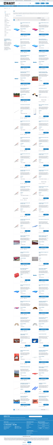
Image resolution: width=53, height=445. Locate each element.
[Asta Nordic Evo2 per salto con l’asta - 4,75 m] (35, 128)
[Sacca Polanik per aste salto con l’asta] (35, 226)
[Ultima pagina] (16, 20)
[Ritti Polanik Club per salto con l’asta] (17, 374)
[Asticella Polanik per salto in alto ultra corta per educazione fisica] (35, 401)
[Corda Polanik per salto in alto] (35, 95)
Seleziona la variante (25, 34)
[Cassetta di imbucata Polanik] (35, 341)
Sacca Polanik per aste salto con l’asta (44, 219)
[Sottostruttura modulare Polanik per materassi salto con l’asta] (35, 357)
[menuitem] (24, 3)
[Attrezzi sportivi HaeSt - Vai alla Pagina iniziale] (9, 3)
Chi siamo (27, 426)
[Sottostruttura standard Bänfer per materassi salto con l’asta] (35, 308)
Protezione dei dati (24, 444)
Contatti (27, 428)
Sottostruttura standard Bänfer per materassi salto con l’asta (43, 301)
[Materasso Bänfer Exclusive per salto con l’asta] (17, 308)
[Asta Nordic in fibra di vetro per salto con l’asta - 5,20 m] (17, 226)
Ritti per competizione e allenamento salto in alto (43, 105)
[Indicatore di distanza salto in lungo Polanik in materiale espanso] (35, 242)
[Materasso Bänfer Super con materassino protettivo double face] (35, 46)
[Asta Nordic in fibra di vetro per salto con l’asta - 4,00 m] (17, 193)
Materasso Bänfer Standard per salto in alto (25, 23)
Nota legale (29, 444)
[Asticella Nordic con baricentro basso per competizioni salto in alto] (17, 388)
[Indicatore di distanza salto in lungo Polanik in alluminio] (17, 242)
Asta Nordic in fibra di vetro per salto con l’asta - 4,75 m (25, 203)
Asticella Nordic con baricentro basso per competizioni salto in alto (25, 383)
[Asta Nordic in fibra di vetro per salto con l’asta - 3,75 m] (35, 177)
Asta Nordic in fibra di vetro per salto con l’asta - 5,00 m (43, 203)
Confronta (22, 52)
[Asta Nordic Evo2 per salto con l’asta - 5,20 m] (17, 161)
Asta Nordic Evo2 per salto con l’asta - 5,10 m (44, 138)
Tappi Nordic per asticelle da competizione (42, 383)
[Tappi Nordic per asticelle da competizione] (35, 388)
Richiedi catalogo (28, 423)
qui (7, 49)
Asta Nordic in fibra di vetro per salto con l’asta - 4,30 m (43, 187)
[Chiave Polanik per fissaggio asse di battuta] (35, 259)
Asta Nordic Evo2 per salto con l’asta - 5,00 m (25, 138)
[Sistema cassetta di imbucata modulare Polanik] (17, 341)
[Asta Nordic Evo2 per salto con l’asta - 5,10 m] (35, 144)
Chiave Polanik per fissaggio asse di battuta (43, 252)
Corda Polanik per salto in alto (43, 88)
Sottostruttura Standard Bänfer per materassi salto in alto (24, 56)
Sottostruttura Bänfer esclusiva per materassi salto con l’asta (43, 318)
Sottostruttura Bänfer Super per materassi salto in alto (43, 56)
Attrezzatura (6, 19)
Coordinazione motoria (7, 25)
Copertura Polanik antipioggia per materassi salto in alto (24, 88)
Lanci (5, 17)
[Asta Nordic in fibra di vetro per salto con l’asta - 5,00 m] (35, 210)
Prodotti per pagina (43, 409)
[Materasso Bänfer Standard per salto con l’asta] (17, 292)
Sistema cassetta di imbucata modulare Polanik (24, 334)
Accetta (29, 442)
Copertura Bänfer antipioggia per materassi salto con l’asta (43, 269)
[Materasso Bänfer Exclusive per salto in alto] (35, 29)
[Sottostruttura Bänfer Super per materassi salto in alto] (35, 62)
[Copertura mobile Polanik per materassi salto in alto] (17, 401)
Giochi (5, 28)
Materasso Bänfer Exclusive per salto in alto (43, 23)
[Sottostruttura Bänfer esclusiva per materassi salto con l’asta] (35, 324)
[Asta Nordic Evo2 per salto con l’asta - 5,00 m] (17, 144)
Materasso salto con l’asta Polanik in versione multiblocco (43, 367)
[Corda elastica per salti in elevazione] (17, 111)
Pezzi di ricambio (7, 22)
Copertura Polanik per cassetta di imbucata (24, 351)
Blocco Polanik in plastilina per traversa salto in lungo (24, 269)
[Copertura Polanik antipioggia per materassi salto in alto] (17, 95)
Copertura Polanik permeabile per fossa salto (24, 252)
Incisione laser (6, 32)
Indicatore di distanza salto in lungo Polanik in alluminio (25, 236)
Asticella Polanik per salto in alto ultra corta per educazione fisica (44, 396)
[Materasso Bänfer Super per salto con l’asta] (35, 292)
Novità (5, 35)
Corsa (5, 11)
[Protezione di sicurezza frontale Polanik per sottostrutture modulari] (35, 79)
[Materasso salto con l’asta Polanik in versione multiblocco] (35, 374)
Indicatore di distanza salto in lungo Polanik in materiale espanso (43, 236)
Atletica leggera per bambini (7, 21)
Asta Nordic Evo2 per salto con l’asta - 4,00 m (25, 121)
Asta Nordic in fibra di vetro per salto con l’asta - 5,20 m (25, 219)
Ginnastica (6, 24)
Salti (5, 12)
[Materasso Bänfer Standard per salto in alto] (17, 29)
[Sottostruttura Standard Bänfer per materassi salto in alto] (17, 62)
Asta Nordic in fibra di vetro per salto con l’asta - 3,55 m (25, 170)
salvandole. (27, 440)
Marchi (5, 31)
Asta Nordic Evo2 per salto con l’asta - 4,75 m (44, 121)
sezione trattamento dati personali (32, 419)
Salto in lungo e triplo (19, 15)
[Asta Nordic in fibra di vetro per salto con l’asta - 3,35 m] (35, 161)
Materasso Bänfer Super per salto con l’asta (44, 285)
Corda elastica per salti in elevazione (25, 104)
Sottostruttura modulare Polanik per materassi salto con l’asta (43, 351)
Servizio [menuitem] (48, 0)
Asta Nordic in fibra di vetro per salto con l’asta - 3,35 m (43, 154)
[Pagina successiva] (15, 20)
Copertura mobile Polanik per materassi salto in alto (24, 396)
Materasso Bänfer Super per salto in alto (25, 39)
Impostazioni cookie (29, 432)
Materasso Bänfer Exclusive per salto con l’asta (25, 301)
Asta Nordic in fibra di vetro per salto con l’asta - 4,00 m (25, 187)
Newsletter (27, 425)
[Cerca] (30, 3)
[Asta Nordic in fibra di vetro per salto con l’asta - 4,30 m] (35, 193)
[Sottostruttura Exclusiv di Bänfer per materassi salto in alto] (17, 79)
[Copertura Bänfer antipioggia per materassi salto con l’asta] (35, 275)
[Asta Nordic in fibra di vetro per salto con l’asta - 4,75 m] (17, 210)
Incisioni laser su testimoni (29, 424)
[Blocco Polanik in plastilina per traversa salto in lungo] (17, 275)
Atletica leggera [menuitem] (43, 0)
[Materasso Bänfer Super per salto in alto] (17, 46)
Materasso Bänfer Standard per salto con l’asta (25, 285)
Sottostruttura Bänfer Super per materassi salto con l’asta (24, 318)
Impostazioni (24, 442)
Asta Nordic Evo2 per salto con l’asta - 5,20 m (25, 154)
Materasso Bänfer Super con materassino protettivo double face (43, 39)
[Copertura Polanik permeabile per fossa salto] (17, 259)
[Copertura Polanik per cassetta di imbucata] (17, 357)
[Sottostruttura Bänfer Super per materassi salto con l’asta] (17, 324)
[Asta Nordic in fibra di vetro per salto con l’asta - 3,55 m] (17, 177)
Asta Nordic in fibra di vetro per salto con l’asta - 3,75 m (43, 170)
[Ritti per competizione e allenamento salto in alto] (35, 111)
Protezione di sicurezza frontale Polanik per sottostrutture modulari (43, 72)
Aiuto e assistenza (28, 427)
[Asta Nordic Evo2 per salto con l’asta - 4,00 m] (17, 128)
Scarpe (5, 34)
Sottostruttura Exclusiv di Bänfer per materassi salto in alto (25, 72)
